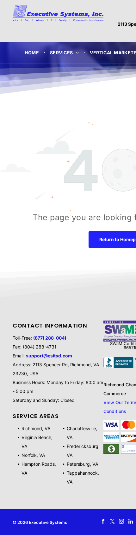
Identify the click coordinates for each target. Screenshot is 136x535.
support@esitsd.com (49, 355)
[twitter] (112, 522)
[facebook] (103, 522)
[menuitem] (32, 52)
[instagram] (121, 522)
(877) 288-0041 (49, 338)
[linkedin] (130, 522)
